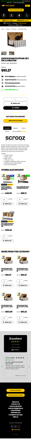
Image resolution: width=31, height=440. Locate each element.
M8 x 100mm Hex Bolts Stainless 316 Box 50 (23, 187)
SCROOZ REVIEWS (15, 406)
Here (23, 2)
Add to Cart (8, 203)
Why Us (7, 131)
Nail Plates (14, 29)
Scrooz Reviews (17, 131)
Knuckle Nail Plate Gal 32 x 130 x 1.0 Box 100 (7, 270)
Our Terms (15, 434)
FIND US (15, 417)
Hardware (8, 29)
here (17, 89)
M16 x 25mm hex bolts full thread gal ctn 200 (7, 225)
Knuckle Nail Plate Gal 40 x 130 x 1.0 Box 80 (22, 270)
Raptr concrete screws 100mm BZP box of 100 (6, 188)
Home (2, 29)
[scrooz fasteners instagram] (15, 426)
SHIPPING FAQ (15, 412)
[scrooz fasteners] (7, 5)
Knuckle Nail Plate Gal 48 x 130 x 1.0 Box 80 (22, 307)
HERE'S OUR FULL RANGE (15, 120)
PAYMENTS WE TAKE (15, 415)
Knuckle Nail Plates (22, 29)
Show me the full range (15, 10)
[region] (15, 367)
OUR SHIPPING (15, 410)
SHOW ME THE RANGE (15, 390)
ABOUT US (15, 402)
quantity (10, 199)
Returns (24, 128)
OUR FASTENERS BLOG (15, 408)
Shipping (15, 128)
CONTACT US (15, 404)
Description (7, 128)
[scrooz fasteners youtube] (19, 426)
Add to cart (16, 103)
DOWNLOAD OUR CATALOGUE (15, 395)
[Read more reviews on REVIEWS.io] (15, 350)
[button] (2, 367)
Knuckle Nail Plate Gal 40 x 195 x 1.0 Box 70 (7, 307)
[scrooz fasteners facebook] (12, 426)
